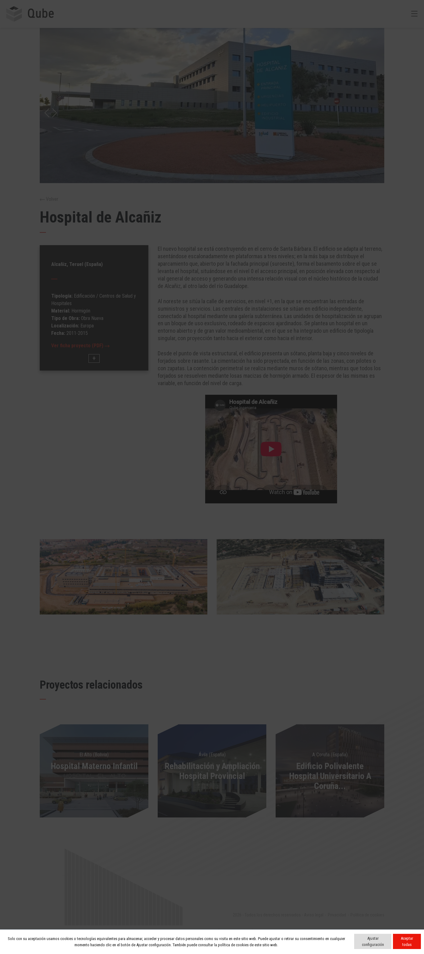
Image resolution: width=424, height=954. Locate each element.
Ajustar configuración (373, 941)
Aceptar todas (407, 941)
